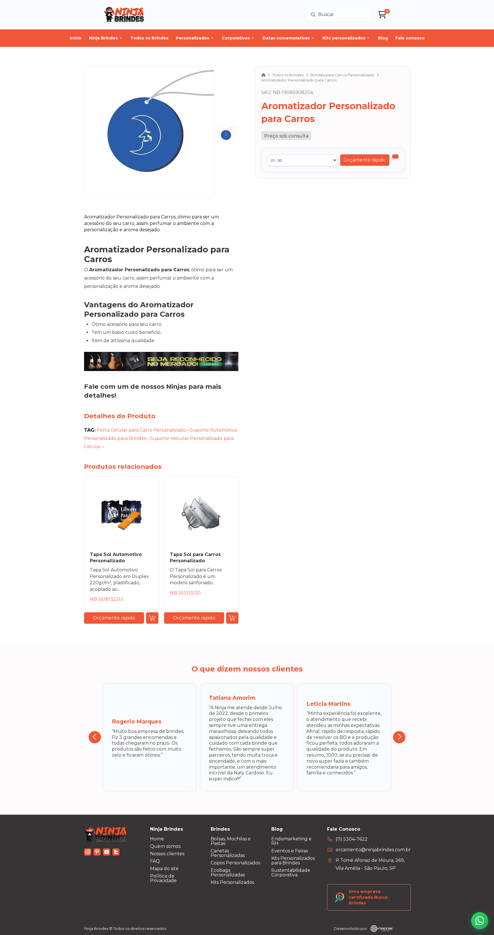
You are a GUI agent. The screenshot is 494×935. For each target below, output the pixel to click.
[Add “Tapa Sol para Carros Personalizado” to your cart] (232, 618)
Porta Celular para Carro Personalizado (141, 430)
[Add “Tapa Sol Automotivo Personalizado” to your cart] (152, 618)
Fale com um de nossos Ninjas (135, 386)
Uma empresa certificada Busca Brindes (368, 897)
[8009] (395, 156)
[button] (364, 160)
